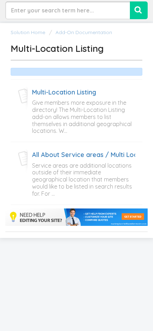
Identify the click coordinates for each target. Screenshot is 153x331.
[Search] (139, 10)
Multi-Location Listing (64, 92)
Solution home (29, 32)
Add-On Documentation (84, 32)
